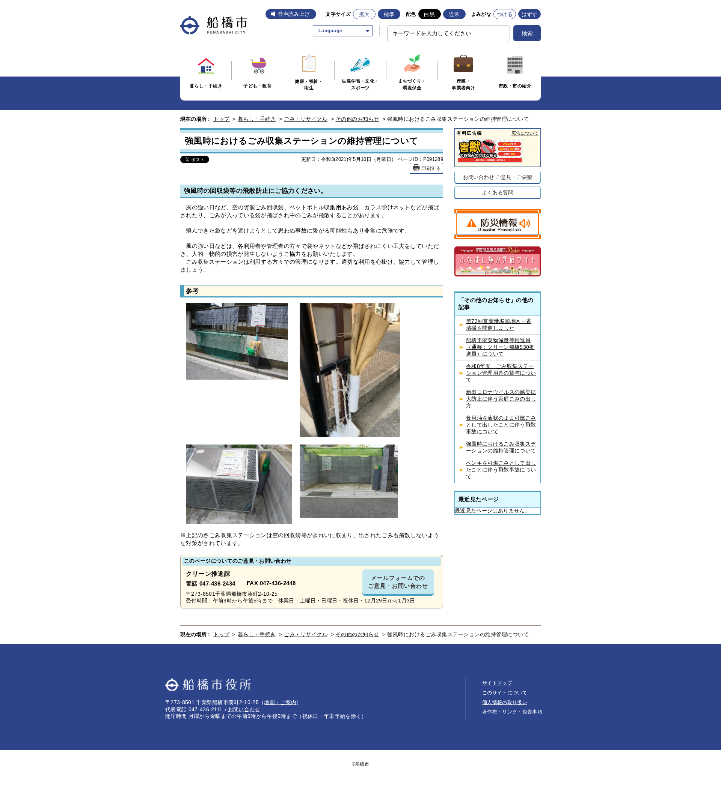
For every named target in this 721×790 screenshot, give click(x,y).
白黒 (429, 14)
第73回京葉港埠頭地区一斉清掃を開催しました (498, 324)
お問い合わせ (244, 709)
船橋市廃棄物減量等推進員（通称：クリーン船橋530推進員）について (500, 347)
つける (505, 14)
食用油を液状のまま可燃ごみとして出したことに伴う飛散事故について (501, 424)
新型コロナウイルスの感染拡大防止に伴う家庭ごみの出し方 (501, 399)
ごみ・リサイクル (305, 119)
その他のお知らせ (357, 119)
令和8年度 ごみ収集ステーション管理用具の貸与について (501, 373)
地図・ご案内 (280, 702)
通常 (454, 14)
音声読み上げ (294, 14)
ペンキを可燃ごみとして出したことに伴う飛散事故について (501, 469)
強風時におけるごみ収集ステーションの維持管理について (501, 447)
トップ (221, 119)
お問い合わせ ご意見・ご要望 (497, 176)
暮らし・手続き (257, 119)
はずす (530, 14)
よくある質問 (497, 192)
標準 (389, 14)
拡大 (364, 14)
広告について (524, 133)
